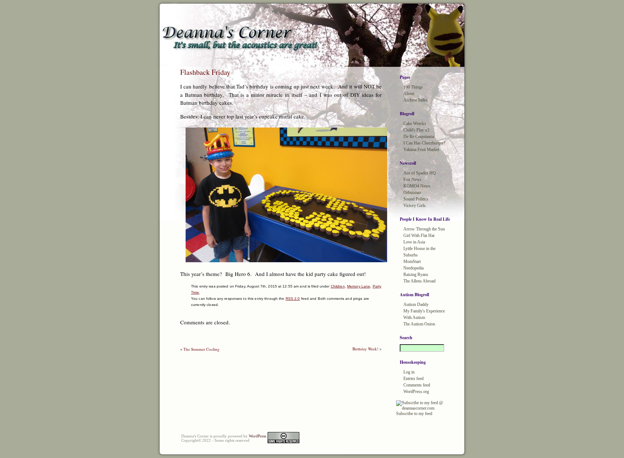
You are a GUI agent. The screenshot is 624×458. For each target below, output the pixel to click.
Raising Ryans (415, 274)
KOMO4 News (416, 186)
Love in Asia (414, 242)
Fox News (412, 179)
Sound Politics (415, 199)
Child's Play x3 (416, 130)
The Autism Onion (419, 324)
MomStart (412, 261)
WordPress (257, 436)
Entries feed (413, 378)
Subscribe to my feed (414, 413)
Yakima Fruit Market (421, 149)
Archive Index (415, 100)
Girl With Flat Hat (418, 235)
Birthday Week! (365, 348)
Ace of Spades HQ (419, 173)
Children (338, 286)
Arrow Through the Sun (424, 229)
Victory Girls (414, 205)
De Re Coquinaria (418, 136)
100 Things (413, 87)
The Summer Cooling (201, 349)
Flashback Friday (205, 72)
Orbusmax (412, 192)
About (408, 93)
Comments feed (416, 385)
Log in (409, 372)
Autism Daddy (416, 304)
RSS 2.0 (293, 299)
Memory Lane (358, 286)
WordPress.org (416, 391)
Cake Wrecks (414, 123)
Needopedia (413, 268)
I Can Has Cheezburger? (424, 143)
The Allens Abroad (419, 281)
